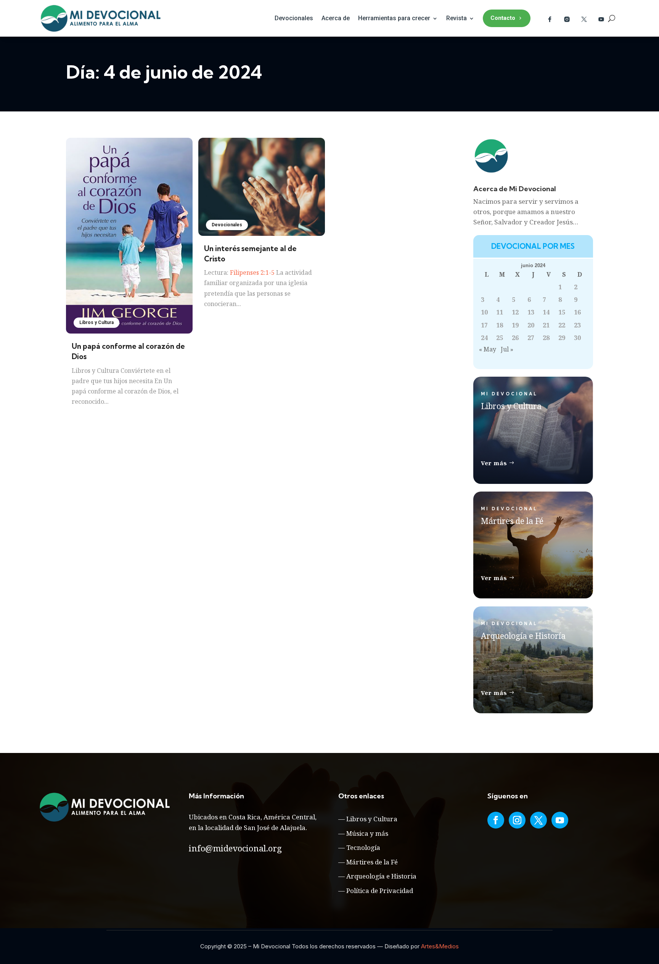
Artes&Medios (440, 946)
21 (546, 325)
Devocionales (294, 18)
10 (484, 312)
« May (487, 349)
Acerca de (335, 18)
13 (530, 312)
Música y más (367, 833)
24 (484, 338)
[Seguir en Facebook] (495, 820)
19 (515, 325)
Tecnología (363, 847)
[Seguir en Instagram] (517, 820)
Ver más (494, 463)
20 (530, 325)
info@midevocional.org (235, 848)
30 (577, 338)
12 (515, 312)
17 (484, 325)
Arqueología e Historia (381, 876)
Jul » (507, 349)
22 (561, 325)
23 (577, 325)
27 (530, 338)
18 (499, 325)
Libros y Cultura (96, 322)
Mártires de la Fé (372, 862)
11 (499, 312)
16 (577, 312)
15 (561, 312)
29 (561, 338)
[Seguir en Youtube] (559, 820)
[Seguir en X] (538, 820)
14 (546, 312)
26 (515, 338)
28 (546, 338)
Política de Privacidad (379, 890)
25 (499, 338)
